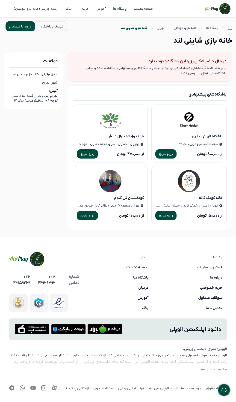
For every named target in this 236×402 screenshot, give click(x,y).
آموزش (143, 298)
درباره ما (216, 277)
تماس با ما (214, 308)
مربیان (143, 287)
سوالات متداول (210, 298)
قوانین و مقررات (209, 267)
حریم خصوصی (211, 287)
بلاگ (145, 308)
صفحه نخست (137, 267)
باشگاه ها (140, 277)
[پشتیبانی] (224, 390)
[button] (143, 8)
